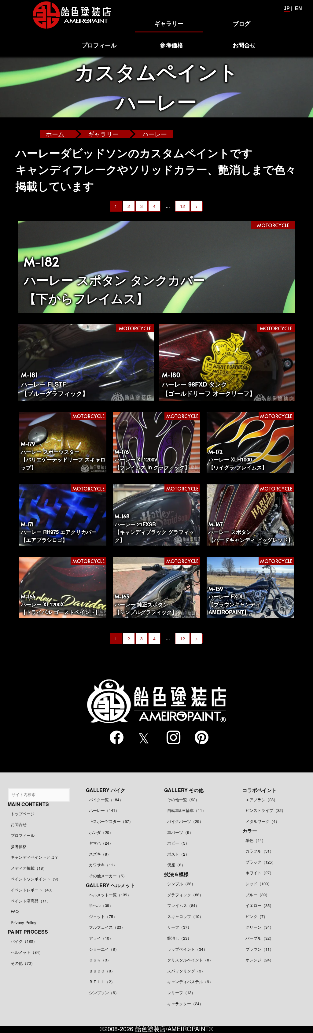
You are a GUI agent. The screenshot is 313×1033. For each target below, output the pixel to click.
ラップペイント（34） (187, 949)
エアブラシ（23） (261, 799)
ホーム (55, 134)
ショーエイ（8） (104, 949)
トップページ (23, 813)
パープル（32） (259, 938)
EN (298, 8)
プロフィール (23, 835)
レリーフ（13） (181, 992)
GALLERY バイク (105, 790)
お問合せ (19, 824)
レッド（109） (258, 884)
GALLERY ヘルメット (110, 885)
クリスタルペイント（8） (190, 960)
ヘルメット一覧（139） (110, 895)
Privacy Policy (23, 922)
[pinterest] (199, 737)
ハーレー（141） (104, 810)
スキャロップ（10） (185, 916)
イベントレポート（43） (33, 890)
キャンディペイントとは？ (34, 857)
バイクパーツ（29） (185, 821)
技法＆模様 (176, 874)
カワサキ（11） (103, 865)
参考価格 (19, 846)
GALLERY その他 (184, 790)
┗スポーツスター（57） (111, 821)
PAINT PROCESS (28, 931)
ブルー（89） (257, 895)
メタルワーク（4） (262, 821)
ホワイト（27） (259, 873)
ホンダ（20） (101, 832)
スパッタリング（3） (186, 971)
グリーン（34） (259, 927)
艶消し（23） (179, 938)
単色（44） (255, 840)
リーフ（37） (179, 927)
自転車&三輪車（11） (186, 810)
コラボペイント (259, 790)
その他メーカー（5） (108, 876)
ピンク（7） (256, 916)
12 (182, 206)
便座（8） (176, 865)
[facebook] (113, 737)
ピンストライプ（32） (265, 810)
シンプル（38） (181, 884)
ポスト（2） (178, 854)
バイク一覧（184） (106, 799)
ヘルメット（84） (27, 952)
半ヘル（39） (101, 905)
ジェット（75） (103, 916)
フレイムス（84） (183, 905)
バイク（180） (24, 941)
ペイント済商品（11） (31, 901)
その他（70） (23, 963)
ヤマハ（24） (101, 843)
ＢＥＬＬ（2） (102, 981)
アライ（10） (101, 938)
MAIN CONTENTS (28, 804)
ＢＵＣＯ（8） (102, 971)
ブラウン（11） (259, 949)
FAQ (15, 911)
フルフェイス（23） (107, 927)
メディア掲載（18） (29, 868)
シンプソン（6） (104, 992)
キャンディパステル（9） (190, 981)
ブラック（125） (260, 862)
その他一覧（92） (183, 799)
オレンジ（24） (259, 960)
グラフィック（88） (185, 895)
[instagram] (170, 737)
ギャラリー (103, 134)
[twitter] (142, 738)
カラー (249, 830)
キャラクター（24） (185, 1003)
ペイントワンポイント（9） (36, 879)
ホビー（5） (178, 843)
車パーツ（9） (180, 832)
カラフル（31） (259, 851)
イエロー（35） (259, 905)
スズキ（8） (100, 854)
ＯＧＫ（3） (100, 960)
